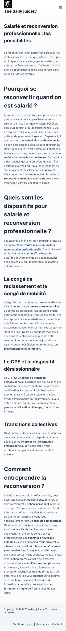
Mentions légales (23, 624)
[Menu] (60, 7)
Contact (57, 624)
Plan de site (43, 624)
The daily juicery (20, 11)
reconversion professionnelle (22, 249)
